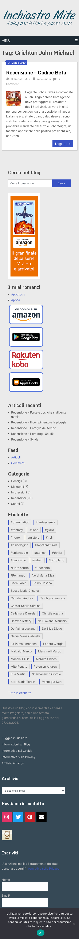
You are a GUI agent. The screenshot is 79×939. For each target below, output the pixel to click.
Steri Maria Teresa (23, 681)
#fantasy (17, 530)
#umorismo (18, 560)
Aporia (15, 300)
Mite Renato (19, 666)
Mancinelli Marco (49, 651)
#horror (16, 537)
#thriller (57, 552)
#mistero (33, 537)
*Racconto (42, 568)
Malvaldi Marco (21, 651)
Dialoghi (16, 486)
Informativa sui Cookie (17, 750)
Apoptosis (18, 294)
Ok (41, 932)
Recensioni (43, 79)
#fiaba (33, 530)
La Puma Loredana (24, 643)
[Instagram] (7, 817)
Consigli (16, 481)
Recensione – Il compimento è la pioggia (38, 422)
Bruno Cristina (42, 583)
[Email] (41, 817)
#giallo (49, 530)
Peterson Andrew (45, 666)
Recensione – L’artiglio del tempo (33, 428)
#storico (40, 552)
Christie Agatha (52, 613)
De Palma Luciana (23, 628)
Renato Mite (22, 79)
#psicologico (19, 545)
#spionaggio (19, 552)
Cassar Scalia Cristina (25, 606)
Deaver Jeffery (21, 621)
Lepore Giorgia (53, 643)
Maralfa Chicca (46, 659)
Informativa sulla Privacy (18, 757)
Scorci (15, 503)
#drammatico (20, 522)
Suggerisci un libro (14, 738)
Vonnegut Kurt (52, 681)
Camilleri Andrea (22, 598)
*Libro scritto (20, 568)
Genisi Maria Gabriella (25, 636)
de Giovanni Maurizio (52, 621)
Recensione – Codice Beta (36, 72)
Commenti (18, 463)
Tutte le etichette (19, 693)
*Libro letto (56, 560)
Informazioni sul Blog (16, 744)
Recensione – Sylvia (24, 439)
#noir (49, 537)
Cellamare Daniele (23, 613)
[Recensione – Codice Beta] (13, 98)
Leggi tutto (63, 143)
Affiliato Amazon (13, 763)
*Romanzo (18, 575)
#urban (37, 560)
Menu (6, 40)
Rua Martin (18, 674)
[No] (74, 923)
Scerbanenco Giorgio (46, 674)
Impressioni (19, 492)
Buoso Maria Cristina (25, 590)
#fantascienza (45, 522)
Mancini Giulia (20, 659)
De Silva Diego (52, 628)
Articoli (15, 457)
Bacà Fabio (18, 583)
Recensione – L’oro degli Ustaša (32, 433)
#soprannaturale (46, 545)
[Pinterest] (30, 817)
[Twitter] (18, 817)
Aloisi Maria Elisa (43, 575)
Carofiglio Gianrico (52, 598)
